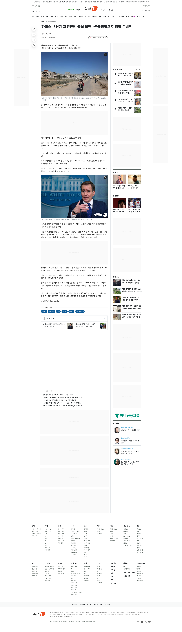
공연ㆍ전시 (74, 566)
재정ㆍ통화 (61, 531)
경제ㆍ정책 (61, 529)
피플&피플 (74, 550)
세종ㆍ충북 (87, 541)
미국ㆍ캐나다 (75, 531)
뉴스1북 (138, 578)
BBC (124, 566)
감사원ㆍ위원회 (36, 534)
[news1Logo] (39, 613)
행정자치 (86, 529)
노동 (46, 538)
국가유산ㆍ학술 (75, 573)
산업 (137, 526)
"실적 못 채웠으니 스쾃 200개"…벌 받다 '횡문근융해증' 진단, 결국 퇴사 (131, 317)
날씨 (46, 543)
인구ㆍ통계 (61, 536)
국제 (42, 22)
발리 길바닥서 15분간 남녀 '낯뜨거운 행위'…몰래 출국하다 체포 (131, 282)
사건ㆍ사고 (48, 529)
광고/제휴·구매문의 (85, 604)
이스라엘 (51, 311)
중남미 (73, 541)
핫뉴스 (115, 276)
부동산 (34, 563)
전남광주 (86, 548)
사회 (46, 526)
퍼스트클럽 (139, 580)
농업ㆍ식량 (61, 541)
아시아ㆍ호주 (75, 534)
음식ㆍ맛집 (74, 594)
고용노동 (60, 538)
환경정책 (60, 543)
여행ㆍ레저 (74, 583)
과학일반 (47, 580)
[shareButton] (34, 29)
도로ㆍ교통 (74, 587)
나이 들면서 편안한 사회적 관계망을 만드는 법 (130, 452)
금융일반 (125, 529)
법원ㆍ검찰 (48, 531)
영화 (85, 571)
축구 (98, 571)
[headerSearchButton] (39, 6)
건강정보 (73, 580)
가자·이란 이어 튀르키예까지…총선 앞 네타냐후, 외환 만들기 (62, 406)
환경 (46, 541)
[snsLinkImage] (138, 622)
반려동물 (73, 590)
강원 (85, 538)
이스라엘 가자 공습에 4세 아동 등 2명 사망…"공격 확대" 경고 (62, 397)
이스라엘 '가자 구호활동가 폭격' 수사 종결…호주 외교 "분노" (62, 403)
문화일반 (73, 576)
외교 (98, 526)
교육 (46, 534)
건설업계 (34, 576)
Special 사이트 (141, 563)
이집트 (71, 311)
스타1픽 (138, 571)
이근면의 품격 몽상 (126, 459)
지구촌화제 (74, 552)
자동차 (138, 536)
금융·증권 (126, 526)
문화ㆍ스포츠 (114, 538)
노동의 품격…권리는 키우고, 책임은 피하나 (130, 463)
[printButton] (34, 45)
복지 (46, 536)
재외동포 (99, 534)
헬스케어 (60, 571)
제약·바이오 (61, 569)
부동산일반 (35, 566)
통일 (98, 531)
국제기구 (73, 548)
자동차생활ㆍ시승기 (76, 592)
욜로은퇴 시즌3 (125, 438)
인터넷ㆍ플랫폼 (49, 566)
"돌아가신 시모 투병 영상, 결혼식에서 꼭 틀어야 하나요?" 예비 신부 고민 (131, 300)
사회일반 (47, 550)
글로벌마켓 (126, 569)
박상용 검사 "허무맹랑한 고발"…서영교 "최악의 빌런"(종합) (85, 325)
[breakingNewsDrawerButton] (36, 6)
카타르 (65, 311)
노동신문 (110, 10)
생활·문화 (74, 563)
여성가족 (47, 548)
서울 (85, 531)
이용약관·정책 (98, 604)
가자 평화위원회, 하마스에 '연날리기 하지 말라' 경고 (59, 395)
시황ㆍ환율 (126, 541)
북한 (111, 526)
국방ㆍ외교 (100, 529)
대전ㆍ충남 (87, 543)
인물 (46, 545)
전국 (85, 526)
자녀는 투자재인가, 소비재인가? (130, 442)
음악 (85, 573)
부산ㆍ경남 (87, 552)
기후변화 (73, 545)
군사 (111, 531)
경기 (85, 534)
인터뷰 (86, 578)
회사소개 (74, 604)
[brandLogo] (91, 8)
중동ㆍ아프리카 (75, 538)
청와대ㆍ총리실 (36, 529)
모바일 (47, 571)
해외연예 (86, 576)
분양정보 (34, 571)
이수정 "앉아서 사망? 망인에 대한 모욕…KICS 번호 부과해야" (125, 110)
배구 (98, 576)
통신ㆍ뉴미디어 (49, 569)
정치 (33, 526)
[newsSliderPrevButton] (135, 69)
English (104, 10)
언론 (72, 578)
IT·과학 (47, 563)
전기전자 (138, 534)
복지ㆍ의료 (61, 566)
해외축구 (99, 573)
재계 (137, 531)
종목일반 (99, 583)
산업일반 (138, 529)
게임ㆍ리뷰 (48, 578)
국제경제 (73, 543)
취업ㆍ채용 (139, 552)
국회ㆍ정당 (35, 531)
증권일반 (125, 538)
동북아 (73, 529)
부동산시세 (35, 573)
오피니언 (116, 423)
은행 (124, 534)
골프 (98, 580)
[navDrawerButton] (32, 6)
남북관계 (112, 541)
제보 (149, 6)
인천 (85, 536)
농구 (98, 578)
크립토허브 (71, 10)
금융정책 (125, 531)
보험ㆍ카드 (126, 536)
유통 (137, 541)
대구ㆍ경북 (87, 550)
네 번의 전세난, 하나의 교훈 (130, 430)
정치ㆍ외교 (113, 529)
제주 (85, 557)
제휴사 (125, 563)
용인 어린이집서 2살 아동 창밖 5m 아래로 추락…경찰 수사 (125, 93)
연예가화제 (87, 566)
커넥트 (145, 6)
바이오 (60, 563)
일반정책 (34, 569)
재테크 (125, 543)
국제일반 (73, 555)
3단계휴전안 (80, 311)
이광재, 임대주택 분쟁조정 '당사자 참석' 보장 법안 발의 (54, 325)
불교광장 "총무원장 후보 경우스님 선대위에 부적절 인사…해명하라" (92, 2)
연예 (114, 172)
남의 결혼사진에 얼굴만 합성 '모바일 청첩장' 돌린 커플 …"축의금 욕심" (132, 308)
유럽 (72, 536)
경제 (59, 526)
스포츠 (115, 196)
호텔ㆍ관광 (139, 550)
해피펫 (78, 10)
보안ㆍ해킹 (48, 576)
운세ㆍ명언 (74, 585)
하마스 (44, 311)
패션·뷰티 (139, 545)
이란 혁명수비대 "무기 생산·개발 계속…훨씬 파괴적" (59, 400)
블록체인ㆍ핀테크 (128, 545)
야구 (98, 566)
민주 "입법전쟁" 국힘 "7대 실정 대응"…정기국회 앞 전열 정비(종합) (49, 2)
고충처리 (107, 604)
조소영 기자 (47, 34)
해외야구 (99, 569)
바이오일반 (61, 573)
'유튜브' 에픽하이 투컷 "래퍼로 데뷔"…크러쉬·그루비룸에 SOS (132, 2)
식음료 (138, 548)
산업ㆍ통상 (61, 534)
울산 (85, 555)
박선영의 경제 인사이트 (127, 427)
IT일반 (47, 573)
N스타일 (86, 580)
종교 (72, 571)
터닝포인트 (139, 576)
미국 (58, 311)
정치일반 (34, 536)
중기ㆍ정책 (139, 538)
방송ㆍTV (87, 569)
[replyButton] (34, 34)
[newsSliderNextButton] (139, 69)
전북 (85, 545)
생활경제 (138, 543)
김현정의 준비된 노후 (127, 449)
